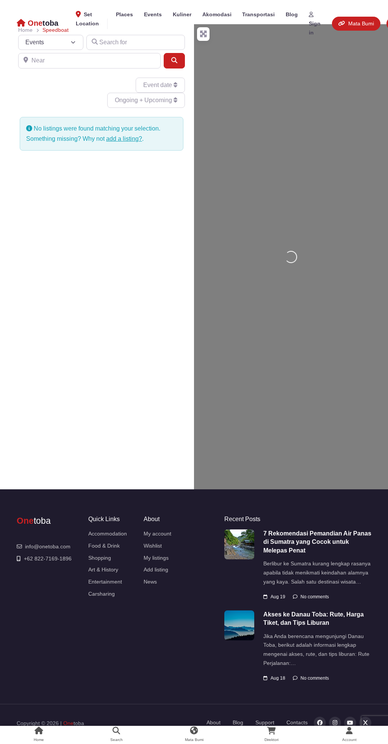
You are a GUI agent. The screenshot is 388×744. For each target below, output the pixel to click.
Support (264, 722)
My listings (156, 558)
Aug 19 (278, 596)
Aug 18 (278, 678)
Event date (158, 85)
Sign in (315, 28)
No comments (314, 596)
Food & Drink (104, 546)
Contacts (297, 722)
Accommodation (107, 534)
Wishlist (153, 546)
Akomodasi (217, 14)
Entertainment (105, 582)
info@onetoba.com (47, 546)
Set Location (87, 18)
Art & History (103, 570)
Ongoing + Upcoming (144, 100)
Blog (292, 14)
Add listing (156, 570)
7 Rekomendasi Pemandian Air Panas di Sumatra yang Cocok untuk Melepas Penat (317, 542)
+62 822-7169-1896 (48, 559)
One (68, 723)
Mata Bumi (361, 23)
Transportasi (258, 14)
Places (124, 14)
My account (157, 534)
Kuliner (182, 14)
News (150, 582)
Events (153, 14)
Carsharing (101, 594)
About (214, 722)
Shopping (99, 558)
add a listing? (124, 138)
